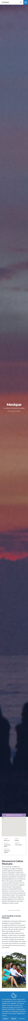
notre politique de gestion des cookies (12, 1006)
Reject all (13, 1018)
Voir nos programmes (14, 411)
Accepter (5, 1018)
